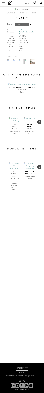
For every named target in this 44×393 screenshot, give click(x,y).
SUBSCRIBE (22, 372)
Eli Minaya (22, 30)
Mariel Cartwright (15, 130)
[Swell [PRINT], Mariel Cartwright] (29, 119)
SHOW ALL (23, 13)
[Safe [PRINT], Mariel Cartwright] (14, 119)
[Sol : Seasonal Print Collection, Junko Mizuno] (14, 166)
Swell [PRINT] (29, 125)
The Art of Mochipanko (30, 173)
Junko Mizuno (14, 184)
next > (34, 13)
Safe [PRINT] (14, 125)
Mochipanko (30, 176)
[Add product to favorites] (31, 24)
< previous (11, 13)
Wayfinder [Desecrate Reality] (22, 87)
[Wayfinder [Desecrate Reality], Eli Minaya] (22, 84)
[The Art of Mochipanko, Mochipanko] (29, 166)
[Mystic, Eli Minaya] (21, 9)
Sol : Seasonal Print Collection (14, 175)
